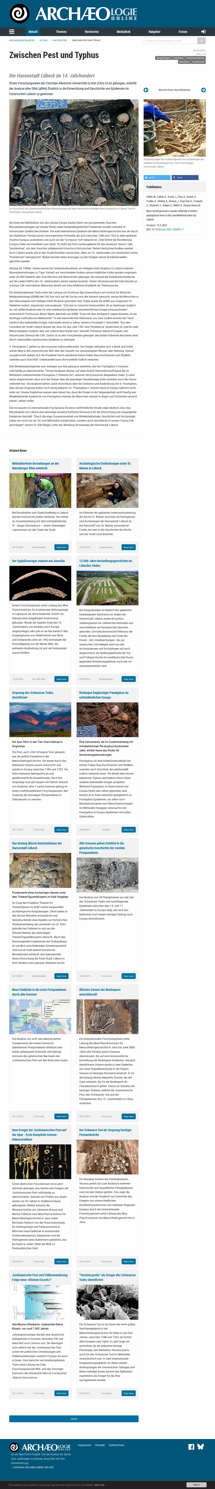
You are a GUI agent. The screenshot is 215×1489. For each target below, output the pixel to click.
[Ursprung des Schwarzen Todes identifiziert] (40, 719)
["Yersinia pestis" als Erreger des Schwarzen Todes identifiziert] (107, 1302)
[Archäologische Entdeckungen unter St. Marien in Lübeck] (107, 490)
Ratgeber (154, 31)
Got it (196, 1484)
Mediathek (123, 31)
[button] (157, 177)
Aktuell (33, 31)
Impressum (84, 1445)
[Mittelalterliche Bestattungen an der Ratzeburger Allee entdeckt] (40, 490)
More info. (100, 1484)
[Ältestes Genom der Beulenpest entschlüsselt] (107, 1016)
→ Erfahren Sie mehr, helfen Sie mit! (32, 1467)
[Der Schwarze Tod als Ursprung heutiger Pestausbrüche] (107, 1157)
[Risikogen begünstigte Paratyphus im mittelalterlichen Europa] (107, 719)
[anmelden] (203, 31)
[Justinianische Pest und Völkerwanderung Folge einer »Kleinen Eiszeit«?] (40, 1302)
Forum (183, 31)
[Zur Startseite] (74, 13)
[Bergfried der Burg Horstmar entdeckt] (146, 89)
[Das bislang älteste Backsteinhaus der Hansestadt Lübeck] (40, 870)
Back (74, 1418)
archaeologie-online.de (22, 40)
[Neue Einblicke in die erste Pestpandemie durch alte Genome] (40, 1016)
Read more (61, 547)
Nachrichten (60, 40)
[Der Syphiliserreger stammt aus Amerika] (40, 583)
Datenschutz (116, 1445)
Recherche (92, 31)
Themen (61, 31)
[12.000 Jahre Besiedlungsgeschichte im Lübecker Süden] (107, 588)
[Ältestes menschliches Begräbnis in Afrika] (203, 89)
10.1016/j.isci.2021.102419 (166, 229)
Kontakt (100, 1445)
